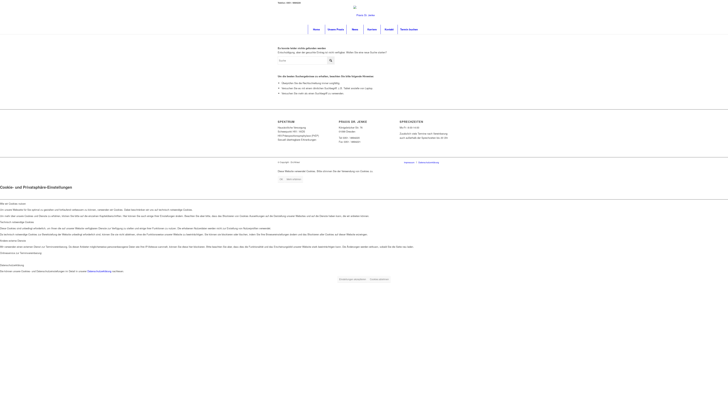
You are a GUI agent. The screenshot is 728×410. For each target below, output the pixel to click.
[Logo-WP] (364, 15)
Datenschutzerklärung (99, 271)
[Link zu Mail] (447, 162)
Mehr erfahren (294, 179)
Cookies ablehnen (379, 279)
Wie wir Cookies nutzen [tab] (13, 203)
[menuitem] (316, 29)
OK (281, 179)
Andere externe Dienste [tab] (13, 240)
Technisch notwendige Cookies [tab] (17, 222)
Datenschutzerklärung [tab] (12, 265)
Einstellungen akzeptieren (352, 279)
